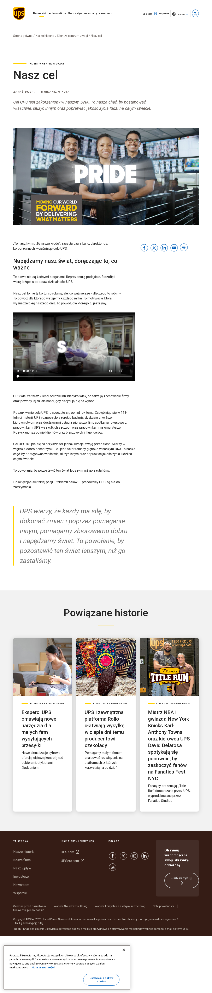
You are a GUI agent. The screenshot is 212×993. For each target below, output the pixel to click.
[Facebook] (112, 858)
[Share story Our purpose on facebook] (144, 248)
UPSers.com (72, 861)
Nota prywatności (163, 906)
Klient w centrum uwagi (72, 35)
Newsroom (105, 13)
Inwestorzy (90, 13)
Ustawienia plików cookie (28, 910)
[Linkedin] (145, 858)
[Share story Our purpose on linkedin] (164, 248)
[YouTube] (112, 869)
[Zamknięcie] (123, 949)
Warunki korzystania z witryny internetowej (120, 906)
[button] (195, 13)
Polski (181, 14)
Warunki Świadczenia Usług (70, 906)
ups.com (150, 13)
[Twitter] (123, 858)
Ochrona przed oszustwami (29, 906)
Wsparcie (165, 14)
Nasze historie (42, 13)
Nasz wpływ (75, 13)
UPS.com (70, 852)
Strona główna (23, 35)
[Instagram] (134, 858)
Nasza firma (59, 13)
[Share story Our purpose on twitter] (154, 248)
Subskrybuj (181, 878)
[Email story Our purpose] (174, 248)
